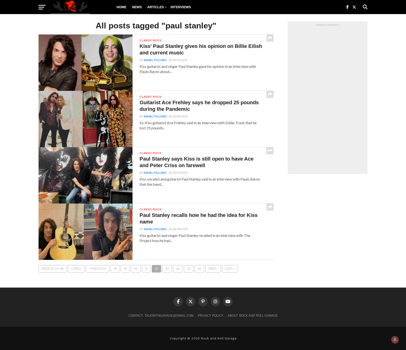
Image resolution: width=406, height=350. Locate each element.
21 (146, 268)
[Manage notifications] (395, 339)
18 (115, 268)
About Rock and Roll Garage (253, 315)
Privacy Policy (210, 315)
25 (188, 268)
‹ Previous (97, 268)
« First (76, 268)
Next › (213, 268)
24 (178, 268)
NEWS (137, 7)
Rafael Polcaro (155, 60)
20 (136, 268)
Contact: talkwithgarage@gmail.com (161, 315)
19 (125, 268)
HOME (121, 7)
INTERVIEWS (181, 7)
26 (199, 268)
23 (167, 268)
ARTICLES (155, 7)
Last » (230, 268)
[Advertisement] (327, 98)
